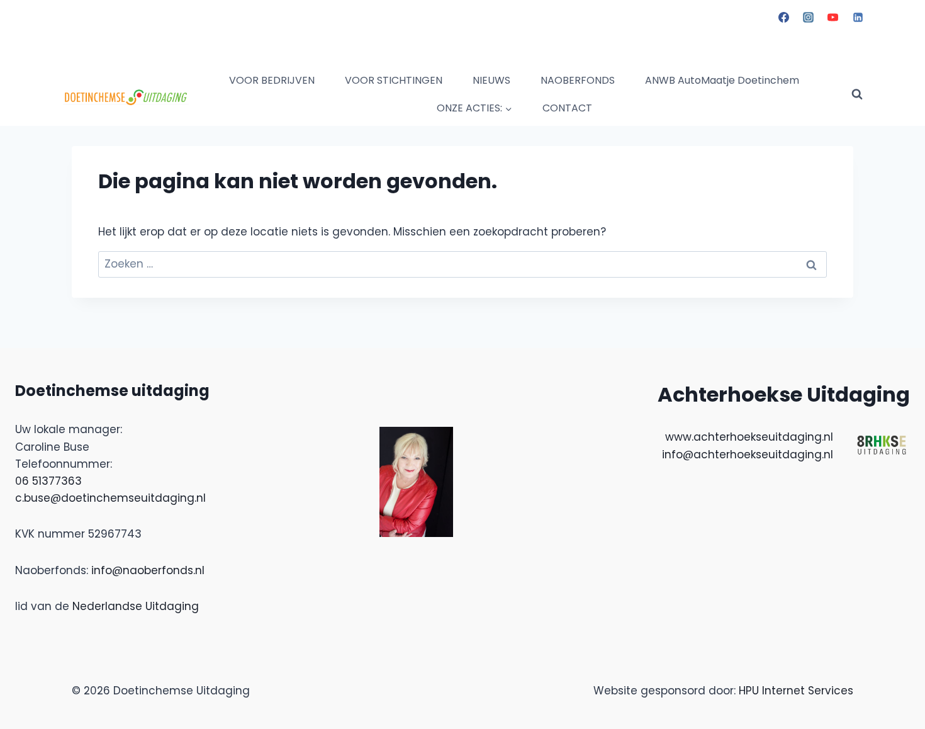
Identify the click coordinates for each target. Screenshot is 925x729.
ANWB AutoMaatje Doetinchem (722, 80)
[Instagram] (808, 17)
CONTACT (567, 108)
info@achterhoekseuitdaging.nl (747, 454)
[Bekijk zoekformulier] (857, 94)
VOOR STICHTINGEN (393, 80)
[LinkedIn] (857, 17)
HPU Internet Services (796, 690)
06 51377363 (48, 481)
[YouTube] (833, 17)
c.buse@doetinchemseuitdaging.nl (110, 498)
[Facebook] (784, 17)
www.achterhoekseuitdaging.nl (749, 436)
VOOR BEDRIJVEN (272, 80)
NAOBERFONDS (578, 80)
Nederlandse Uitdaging (135, 606)
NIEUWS (491, 80)
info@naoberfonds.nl (148, 570)
